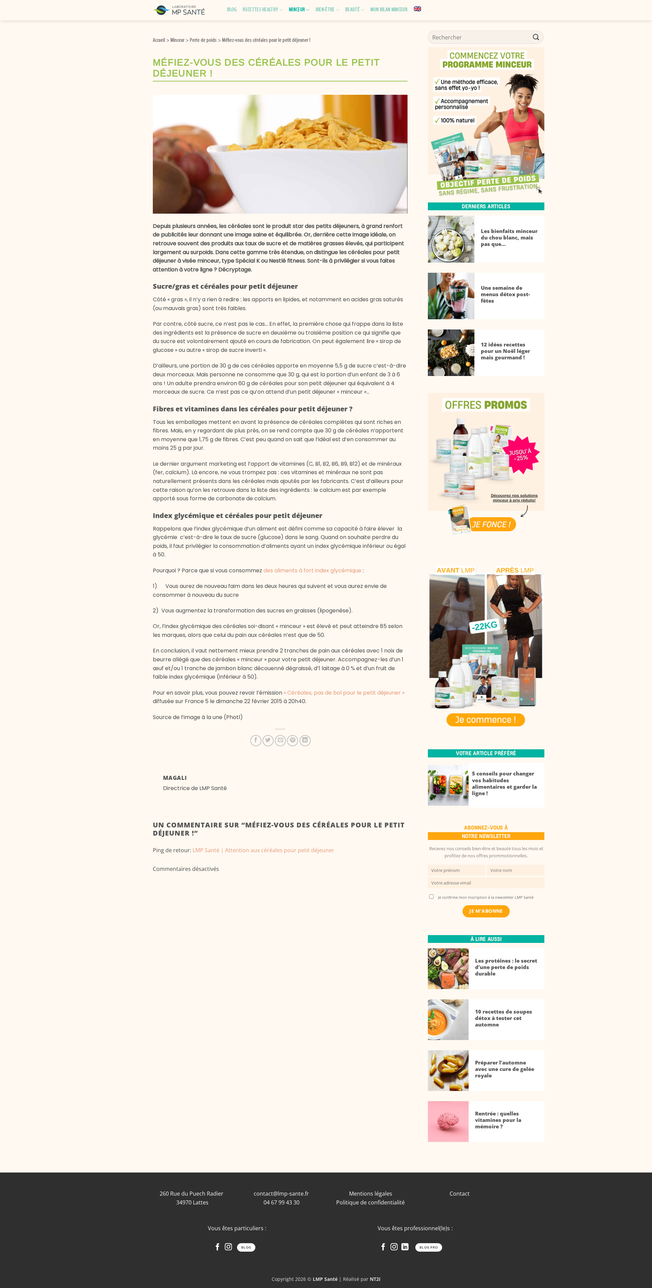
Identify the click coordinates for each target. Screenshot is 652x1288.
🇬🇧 (417, 9)
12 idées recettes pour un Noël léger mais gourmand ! (505, 351)
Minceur (297, 10)
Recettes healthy (260, 10)
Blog (232, 10)
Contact (460, 1193)
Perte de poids (203, 40)
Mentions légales (370, 1193)
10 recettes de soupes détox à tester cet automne (503, 1018)
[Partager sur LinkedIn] (305, 740)
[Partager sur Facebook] (255, 740)
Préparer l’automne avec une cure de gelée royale (504, 1069)
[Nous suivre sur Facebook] (217, 1247)
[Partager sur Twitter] (268, 740)
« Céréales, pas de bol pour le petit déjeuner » (344, 693)
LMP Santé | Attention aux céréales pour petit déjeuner (263, 850)
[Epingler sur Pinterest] (292, 740)
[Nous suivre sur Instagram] (228, 1247)
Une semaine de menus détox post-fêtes (505, 294)
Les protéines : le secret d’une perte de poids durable (506, 967)
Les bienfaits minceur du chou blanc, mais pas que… (509, 237)
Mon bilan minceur (389, 10)
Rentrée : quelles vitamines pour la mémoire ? (498, 1120)
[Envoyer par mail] (280, 740)
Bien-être (325, 10)
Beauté (352, 10)
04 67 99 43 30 (282, 1202)
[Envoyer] (536, 37)
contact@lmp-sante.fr (281, 1193)
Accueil (159, 40)
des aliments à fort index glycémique (313, 570)
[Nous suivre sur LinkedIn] (405, 1247)
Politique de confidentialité (370, 1202)
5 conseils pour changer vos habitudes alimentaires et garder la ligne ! (504, 783)
